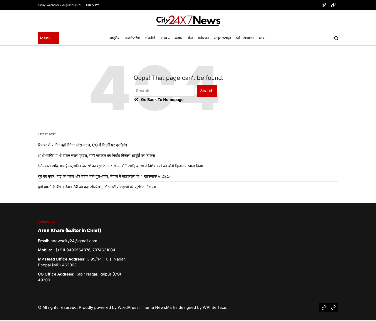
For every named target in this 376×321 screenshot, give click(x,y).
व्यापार (178, 38)
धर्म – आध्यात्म (244, 38)
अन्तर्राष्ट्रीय (132, 38)
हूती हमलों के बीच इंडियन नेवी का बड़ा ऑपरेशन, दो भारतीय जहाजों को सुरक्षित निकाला (97, 187)
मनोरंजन (203, 38)
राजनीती (150, 38)
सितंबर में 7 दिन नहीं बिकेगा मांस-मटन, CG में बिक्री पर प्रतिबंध (82, 145)
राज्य (164, 38)
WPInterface (214, 307)
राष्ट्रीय (114, 38)
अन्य (261, 38)
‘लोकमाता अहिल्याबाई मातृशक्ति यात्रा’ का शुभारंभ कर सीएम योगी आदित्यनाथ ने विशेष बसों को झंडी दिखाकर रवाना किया (120, 166)
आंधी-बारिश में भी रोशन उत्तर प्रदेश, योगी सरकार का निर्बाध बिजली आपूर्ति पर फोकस (96, 155)
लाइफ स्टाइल (222, 38)
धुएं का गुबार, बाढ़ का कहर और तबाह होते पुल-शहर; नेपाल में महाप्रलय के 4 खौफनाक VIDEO (104, 176)
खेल (190, 38)
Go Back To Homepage (162, 99)
